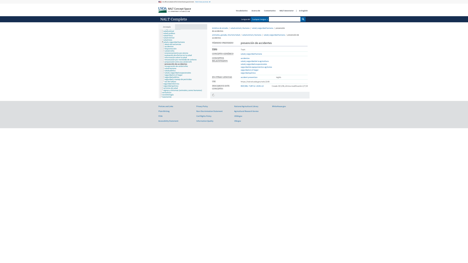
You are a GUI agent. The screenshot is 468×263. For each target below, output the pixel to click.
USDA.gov (238, 116)
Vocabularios (242, 10)
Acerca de (256, 10)
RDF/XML (244, 86)
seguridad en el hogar (249, 70)
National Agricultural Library (246, 106)
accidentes (245, 58)
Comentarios (270, 10)
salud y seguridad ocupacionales (254, 64)
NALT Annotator (287, 10)
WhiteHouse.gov (279, 106)
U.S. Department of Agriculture (179, 11)
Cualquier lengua (259, 19)
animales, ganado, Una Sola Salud (226, 35)
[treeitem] (169, 31)
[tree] (182, 63)
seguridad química (248, 73)
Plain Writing (164, 111)
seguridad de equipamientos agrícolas (256, 67)
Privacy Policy (202, 106)
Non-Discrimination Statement (209, 111)
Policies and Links (165, 106)
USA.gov (237, 121)
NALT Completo (173, 19)
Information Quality (204, 121)
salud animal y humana (239, 28)
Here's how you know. (202, 2)
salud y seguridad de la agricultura (255, 61)
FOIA (160, 116)
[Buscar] (303, 19)
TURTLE (252, 86)
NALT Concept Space (179, 8)
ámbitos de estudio (220, 28)
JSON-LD (260, 86)
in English (303, 10)
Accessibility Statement (168, 121)
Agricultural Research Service (246, 111)
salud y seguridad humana (262, 28)
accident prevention (249, 77)
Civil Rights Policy (203, 116)
